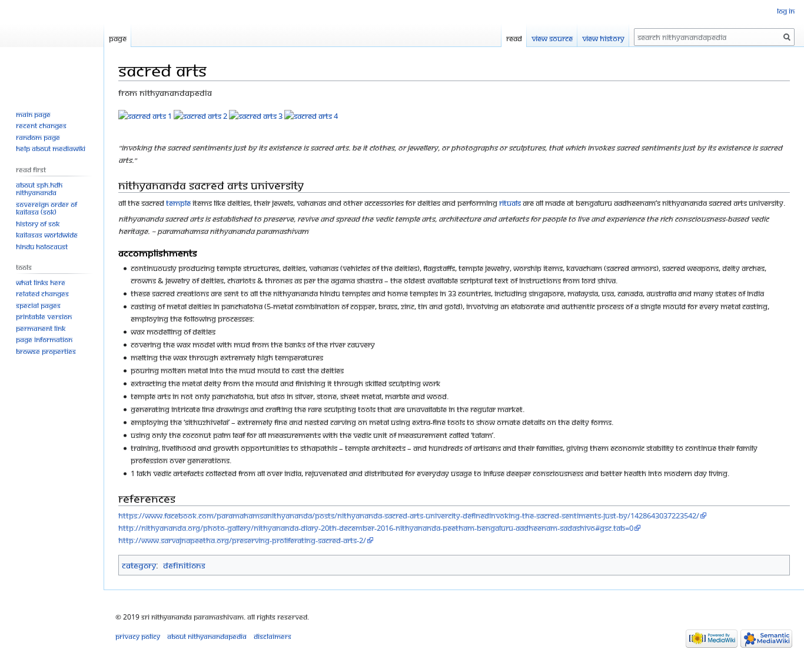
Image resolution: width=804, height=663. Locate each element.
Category (139, 565)
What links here (40, 282)
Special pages (38, 305)
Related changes (42, 294)
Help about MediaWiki (50, 148)
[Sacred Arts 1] (145, 115)
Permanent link (40, 328)
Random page (38, 137)
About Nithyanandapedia (207, 636)
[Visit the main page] (52, 47)
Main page (33, 114)
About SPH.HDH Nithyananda (39, 189)
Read (514, 38)
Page (118, 38)
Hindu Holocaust (42, 247)
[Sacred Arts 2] (200, 115)
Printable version (44, 317)
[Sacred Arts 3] (256, 115)
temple (178, 202)
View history (603, 38)
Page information (44, 339)
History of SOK (37, 224)
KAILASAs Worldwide (47, 235)
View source (552, 38)
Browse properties (46, 351)
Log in (786, 11)
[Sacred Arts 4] (311, 115)
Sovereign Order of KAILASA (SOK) (46, 208)
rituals (510, 202)
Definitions (184, 565)
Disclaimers (272, 636)
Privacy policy (137, 636)
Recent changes (41, 125)
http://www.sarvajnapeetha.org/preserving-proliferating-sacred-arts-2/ (242, 540)
